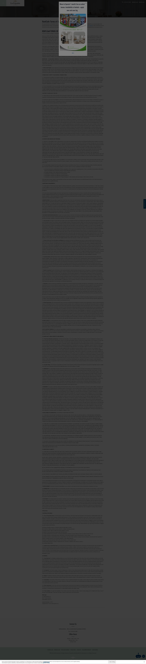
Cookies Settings (112, 661)
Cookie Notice (46, 662)
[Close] (144, 662)
